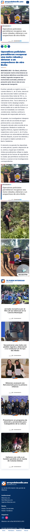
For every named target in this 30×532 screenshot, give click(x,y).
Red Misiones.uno (7, 500)
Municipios (11, 530)
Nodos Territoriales (8, 508)
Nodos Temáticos (7, 510)
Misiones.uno (6, 498)
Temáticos (19, 530)
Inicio (3, 530)
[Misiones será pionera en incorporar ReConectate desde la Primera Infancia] (15, 377)
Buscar (26, 530)
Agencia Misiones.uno (8, 502)
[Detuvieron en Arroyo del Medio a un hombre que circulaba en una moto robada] (15, 340)
